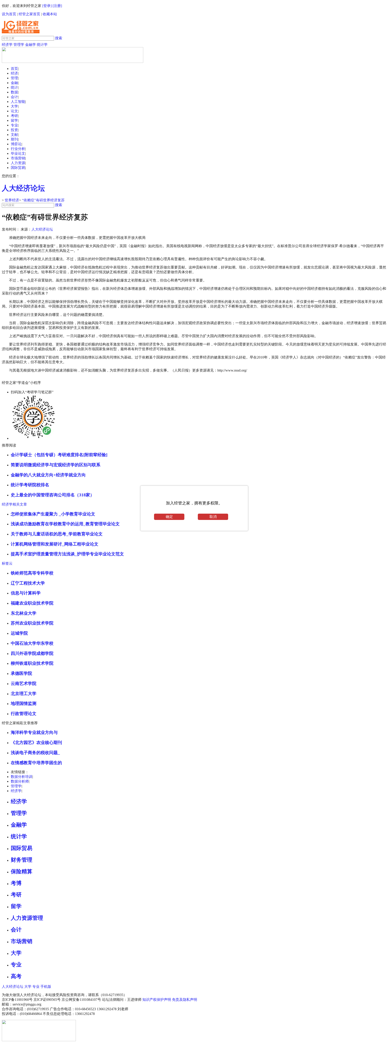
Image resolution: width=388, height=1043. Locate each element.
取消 (213, 517)
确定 (169, 517)
